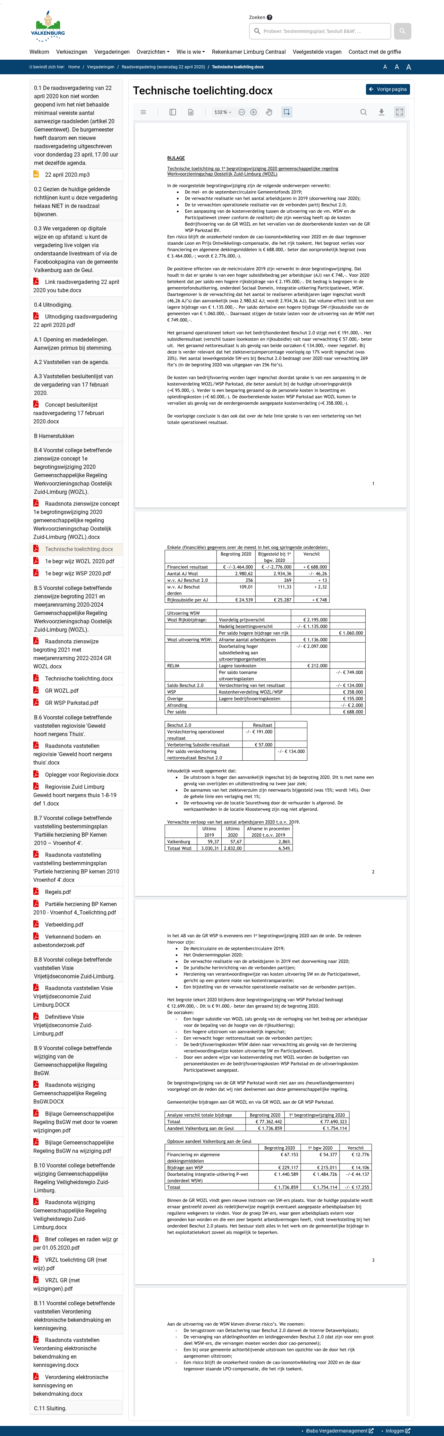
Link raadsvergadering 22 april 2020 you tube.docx (76, 286)
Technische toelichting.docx (78, 549)
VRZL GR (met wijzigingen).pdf (56, 1284)
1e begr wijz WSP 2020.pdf (77, 573)
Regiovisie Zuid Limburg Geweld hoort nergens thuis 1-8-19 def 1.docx (75, 795)
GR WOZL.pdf (61, 690)
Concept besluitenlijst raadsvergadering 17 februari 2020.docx (68, 413)
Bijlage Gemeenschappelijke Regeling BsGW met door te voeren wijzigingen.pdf (75, 1122)
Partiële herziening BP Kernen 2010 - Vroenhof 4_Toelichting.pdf (75, 908)
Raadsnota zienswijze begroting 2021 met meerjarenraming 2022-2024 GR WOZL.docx (72, 654)
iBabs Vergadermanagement (337, 1431)
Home (74, 67)
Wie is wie (189, 52)
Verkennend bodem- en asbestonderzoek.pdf (67, 941)
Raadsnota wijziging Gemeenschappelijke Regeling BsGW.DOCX (69, 1093)
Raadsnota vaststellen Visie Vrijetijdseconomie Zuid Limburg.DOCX (73, 996)
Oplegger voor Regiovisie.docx (81, 774)
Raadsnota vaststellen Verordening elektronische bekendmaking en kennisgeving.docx (66, 1352)
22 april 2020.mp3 (67, 174)
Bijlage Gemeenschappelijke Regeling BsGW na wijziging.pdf (73, 1146)
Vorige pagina (391, 89)
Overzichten (151, 52)
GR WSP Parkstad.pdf (71, 703)
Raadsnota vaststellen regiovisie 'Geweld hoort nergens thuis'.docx (72, 754)
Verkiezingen (71, 52)
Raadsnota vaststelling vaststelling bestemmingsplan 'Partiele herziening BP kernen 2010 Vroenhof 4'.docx (76, 867)
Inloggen (395, 1431)
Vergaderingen (112, 52)
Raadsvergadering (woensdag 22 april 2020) (163, 67)
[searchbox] (320, 31)
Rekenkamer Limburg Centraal (249, 52)
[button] (402, 31)
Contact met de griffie (375, 52)
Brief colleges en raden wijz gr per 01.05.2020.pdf (75, 1243)
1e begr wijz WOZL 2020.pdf (79, 561)
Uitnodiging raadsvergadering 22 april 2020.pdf (75, 320)
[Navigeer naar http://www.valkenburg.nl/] (47, 26)
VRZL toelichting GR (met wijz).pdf (70, 1264)
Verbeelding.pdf (64, 924)
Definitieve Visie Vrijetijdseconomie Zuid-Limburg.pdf (62, 1025)
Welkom (39, 52)
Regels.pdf (57, 892)
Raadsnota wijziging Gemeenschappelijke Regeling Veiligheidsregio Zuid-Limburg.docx (69, 1215)
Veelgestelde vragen (317, 52)
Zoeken (257, 17)
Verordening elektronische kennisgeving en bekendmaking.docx (70, 1385)
